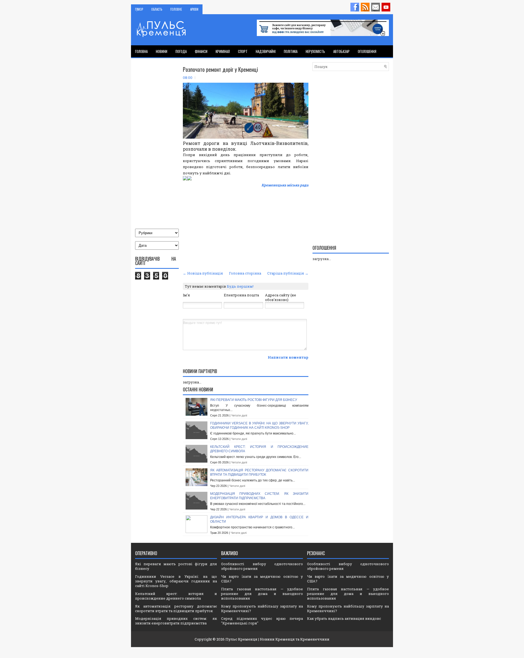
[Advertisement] (245, 228)
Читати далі (239, 415)
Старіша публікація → (287, 273)
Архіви (194, 9)
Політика (290, 51)
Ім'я (186, 295)
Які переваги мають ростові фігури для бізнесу (253, 400)
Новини (161, 51)
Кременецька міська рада (284, 185)
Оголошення (367, 51)
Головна (141, 51)
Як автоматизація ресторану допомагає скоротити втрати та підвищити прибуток (259, 472)
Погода (181, 51)
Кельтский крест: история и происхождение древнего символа (176, 596)
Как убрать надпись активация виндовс (344, 618)
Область (156, 9)
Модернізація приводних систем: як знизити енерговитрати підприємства (259, 496)
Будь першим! (240, 286)
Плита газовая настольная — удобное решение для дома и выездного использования (262, 593)
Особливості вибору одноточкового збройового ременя (262, 566)
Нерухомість (315, 51)
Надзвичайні (266, 51)
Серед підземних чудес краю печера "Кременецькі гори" (262, 621)
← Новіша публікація (203, 273)
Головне (176, 9)
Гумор (139, 9)
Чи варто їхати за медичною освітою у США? (262, 578)
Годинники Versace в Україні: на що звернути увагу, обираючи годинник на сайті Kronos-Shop (259, 425)
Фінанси (201, 51)
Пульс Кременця (241, 639)
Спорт (243, 51)
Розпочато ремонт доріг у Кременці (220, 69)
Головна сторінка (245, 273)
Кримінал (223, 51)
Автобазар (341, 51)
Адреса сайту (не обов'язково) (280, 297)
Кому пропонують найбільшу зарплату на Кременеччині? (262, 608)
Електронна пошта (241, 295)
